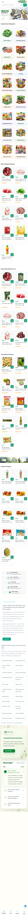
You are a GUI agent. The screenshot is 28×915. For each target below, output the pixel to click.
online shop (19, 722)
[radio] (2, 182)
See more (6, 639)
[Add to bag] (12, 176)
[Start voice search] (21, 5)
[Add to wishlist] (11, 182)
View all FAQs (8, 750)
